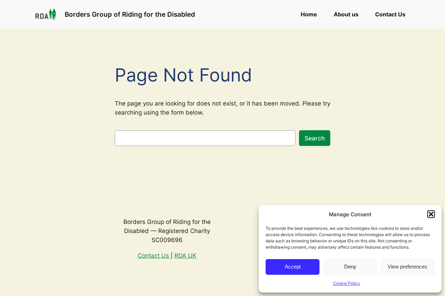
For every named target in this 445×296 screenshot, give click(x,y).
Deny (350, 267)
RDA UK (185, 255)
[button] (431, 214)
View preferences (407, 267)
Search (315, 138)
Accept (293, 267)
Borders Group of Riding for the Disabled (130, 14)
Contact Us (154, 255)
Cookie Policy (346, 283)
